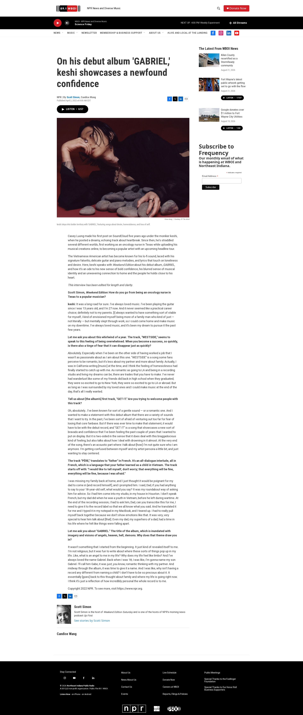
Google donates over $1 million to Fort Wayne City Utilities (232, 113)
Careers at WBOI (171, 687)
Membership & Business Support (121, 33)
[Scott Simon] (64, 614)
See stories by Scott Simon (92, 620)
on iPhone (76, 694)
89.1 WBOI (103, 689)
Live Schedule (169, 673)
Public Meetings (212, 673)
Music (71, 33)
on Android (86, 694)
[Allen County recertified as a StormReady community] (209, 60)
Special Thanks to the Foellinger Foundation (220, 680)
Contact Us (126, 687)
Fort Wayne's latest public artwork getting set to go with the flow (233, 83)
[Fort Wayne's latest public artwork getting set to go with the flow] (209, 84)
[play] (57, 23)
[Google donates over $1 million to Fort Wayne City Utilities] (209, 115)
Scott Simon (73, 97)
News (57, 33)
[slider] (72, 22)
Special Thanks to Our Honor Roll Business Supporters (220, 688)
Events (124, 694)
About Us (155, 33)
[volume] (67, 23)
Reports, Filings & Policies (175, 694)
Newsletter (89, 33)
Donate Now (237, 8)
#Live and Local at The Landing (187, 33)
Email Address (210, 176)
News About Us (128, 680)
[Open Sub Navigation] (63, 33)
